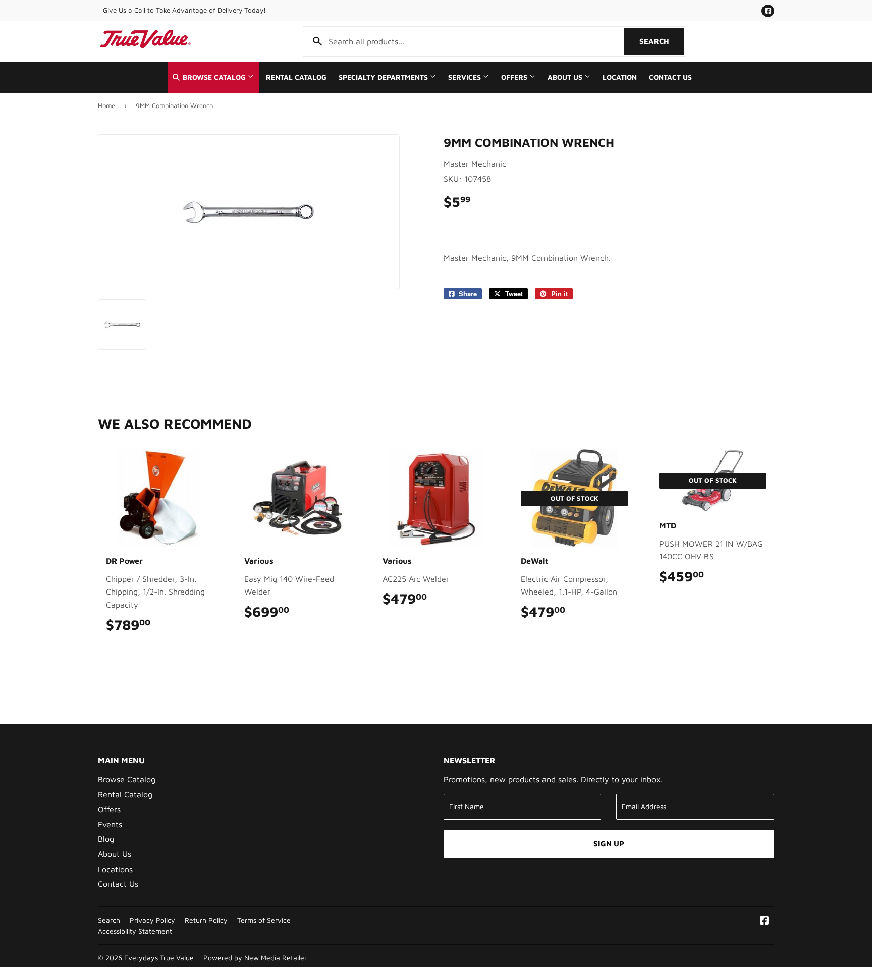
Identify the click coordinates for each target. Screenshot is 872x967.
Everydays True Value (159, 958)
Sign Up (608, 843)
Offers (515, 77)
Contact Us (670, 77)
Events (110, 824)
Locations (115, 869)
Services (465, 77)
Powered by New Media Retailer (255, 958)
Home (106, 105)
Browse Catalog (214, 77)
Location (620, 77)
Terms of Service (264, 920)
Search (661, 41)
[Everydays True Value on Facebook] (764, 921)
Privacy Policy (152, 920)
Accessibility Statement (135, 931)
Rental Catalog (296, 77)
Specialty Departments (384, 77)
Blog (106, 838)
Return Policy (206, 920)
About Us (566, 77)
